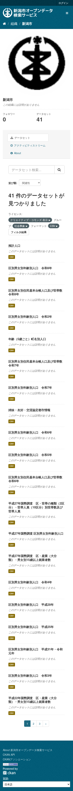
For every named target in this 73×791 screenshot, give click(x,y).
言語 (5, 778)
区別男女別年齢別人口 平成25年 (31, 627)
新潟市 (27, 23)
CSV (12, 257)
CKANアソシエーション (17, 759)
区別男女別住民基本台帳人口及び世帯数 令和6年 (36, 479)
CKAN (9, 773)
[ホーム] (4, 23)
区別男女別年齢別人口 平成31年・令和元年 (35, 651)
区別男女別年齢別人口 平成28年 (31, 604)
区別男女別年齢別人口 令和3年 (30, 675)
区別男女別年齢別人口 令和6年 (30, 432)
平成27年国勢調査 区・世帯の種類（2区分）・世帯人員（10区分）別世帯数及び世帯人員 (36, 507)
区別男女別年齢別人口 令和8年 (30, 268)
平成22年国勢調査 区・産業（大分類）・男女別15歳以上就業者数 (32, 700)
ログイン (63, 3)
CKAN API (9, 754)
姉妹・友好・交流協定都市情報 (29, 410)
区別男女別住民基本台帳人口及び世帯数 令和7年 (36, 363)
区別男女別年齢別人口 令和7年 (30, 387)
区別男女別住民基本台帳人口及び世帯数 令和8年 (36, 292)
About (17, 153)
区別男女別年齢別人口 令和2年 (30, 316)
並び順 (12, 183)
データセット (22, 138)
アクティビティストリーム (29, 145)
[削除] (49, 220)
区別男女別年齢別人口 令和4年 (30, 582)
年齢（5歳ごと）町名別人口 (27, 339)
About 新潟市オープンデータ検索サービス (27, 750)
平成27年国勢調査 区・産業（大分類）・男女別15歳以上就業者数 (32, 558)
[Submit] (59, 169)
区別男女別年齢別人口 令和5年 (30, 455)
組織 (14, 23)
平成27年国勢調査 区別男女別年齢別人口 (35, 533)
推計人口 (14, 245)
